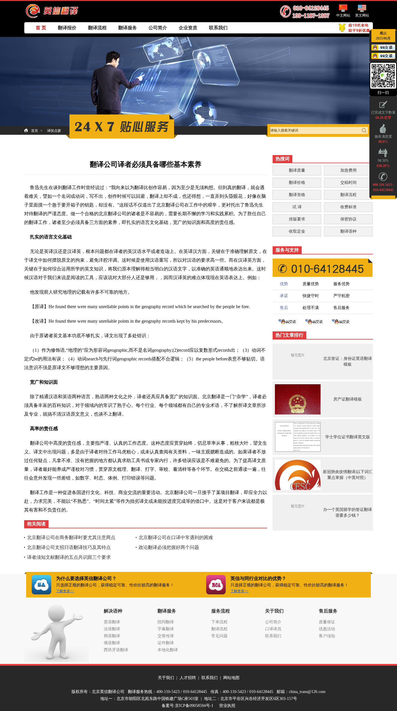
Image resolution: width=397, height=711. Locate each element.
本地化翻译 (168, 650)
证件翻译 (166, 643)
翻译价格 (297, 182)
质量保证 (327, 622)
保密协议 (348, 219)
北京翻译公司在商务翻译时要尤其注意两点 (71, 537)
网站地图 (231, 678)
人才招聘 (188, 678)
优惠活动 (327, 629)
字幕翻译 (166, 629)
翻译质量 (297, 170)
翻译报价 (67, 27)
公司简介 (158, 27)
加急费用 (348, 170)
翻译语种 (348, 231)
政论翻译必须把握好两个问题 (169, 547)
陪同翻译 (166, 622)
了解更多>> (65, 591)
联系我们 (218, 27)
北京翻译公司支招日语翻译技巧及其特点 (69, 547)
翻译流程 (97, 27)
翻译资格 (297, 195)
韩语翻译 (112, 636)
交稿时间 (348, 182)
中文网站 (343, 15)
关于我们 (166, 678)
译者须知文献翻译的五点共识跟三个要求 (69, 557)
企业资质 (188, 27)
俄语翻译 (112, 643)
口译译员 (273, 629)
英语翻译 (112, 622)
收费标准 (348, 207)
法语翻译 (112, 629)
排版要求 (297, 219)
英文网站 (362, 15)
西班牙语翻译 (116, 650)
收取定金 (297, 231)
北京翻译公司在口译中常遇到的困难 (176, 537)
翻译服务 (127, 27)
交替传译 (166, 636)
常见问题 (219, 636)
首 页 (41, 27)
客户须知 (327, 636)
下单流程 (219, 622)
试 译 (297, 207)
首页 (34, 131)
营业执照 (227, 705)
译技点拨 (54, 131)
